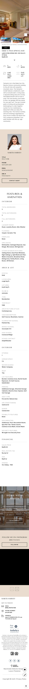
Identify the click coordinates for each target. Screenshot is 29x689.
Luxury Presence (14, 671)
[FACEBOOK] (10, 660)
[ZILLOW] (18, 660)
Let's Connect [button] (14, 520)
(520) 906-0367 (7, 164)
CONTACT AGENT (14, 180)
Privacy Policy (21, 679)
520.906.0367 (8, 612)
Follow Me (14, 544)
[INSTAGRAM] (14, 660)
